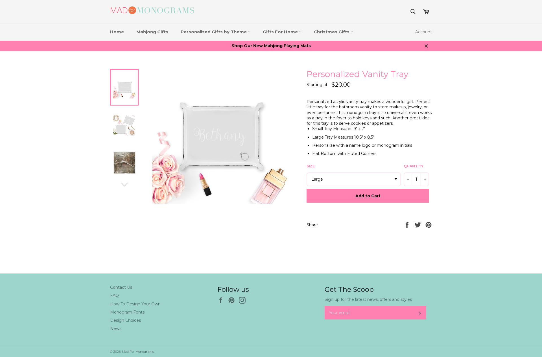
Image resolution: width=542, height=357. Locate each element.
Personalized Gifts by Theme (214, 31)
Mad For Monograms (138, 352)
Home (117, 31)
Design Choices (125, 320)
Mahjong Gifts (152, 31)
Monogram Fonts (127, 312)
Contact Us (121, 287)
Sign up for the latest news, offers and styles (368, 299)
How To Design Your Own (135, 303)
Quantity (413, 166)
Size (311, 166)
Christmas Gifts (332, 31)
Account (423, 31)
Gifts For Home (281, 31)
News (115, 328)
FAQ (114, 295)
